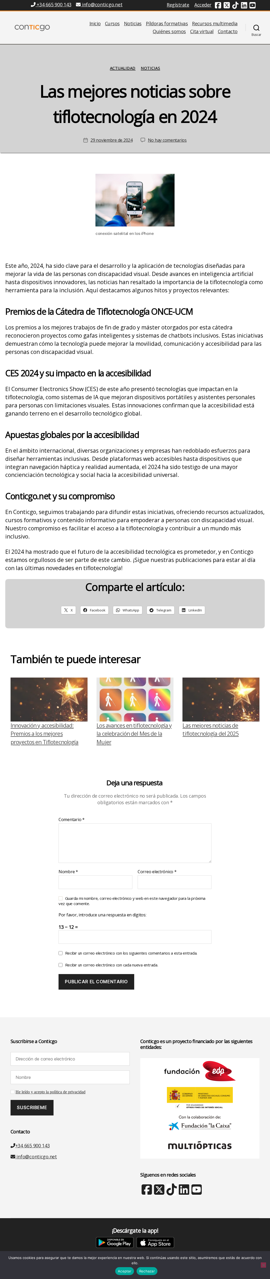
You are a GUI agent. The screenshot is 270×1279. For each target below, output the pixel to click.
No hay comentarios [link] (167, 140)
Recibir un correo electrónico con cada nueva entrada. (111, 964)
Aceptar (124, 1271)
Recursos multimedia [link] (215, 24)
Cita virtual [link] (202, 31)
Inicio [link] (95, 24)
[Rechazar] (263, 1265)
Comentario (72, 819)
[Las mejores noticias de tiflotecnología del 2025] (220, 700)
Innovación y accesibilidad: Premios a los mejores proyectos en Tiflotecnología (45, 734)
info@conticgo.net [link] (102, 4)
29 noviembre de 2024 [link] (111, 140)
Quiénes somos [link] (169, 31)
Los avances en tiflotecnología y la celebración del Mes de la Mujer (134, 734)
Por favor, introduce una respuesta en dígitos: (102, 915)
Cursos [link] (112, 24)
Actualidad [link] (123, 68)
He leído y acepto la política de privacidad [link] (50, 1092)
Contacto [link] (228, 31)
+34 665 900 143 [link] (53, 4)
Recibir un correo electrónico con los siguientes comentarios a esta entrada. (131, 953)
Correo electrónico (157, 872)
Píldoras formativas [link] (167, 24)
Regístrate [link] (178, 5)
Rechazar (147, 1271)
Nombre (68, 872)
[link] (218, 6)
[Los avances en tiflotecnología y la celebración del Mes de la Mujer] (135, 700)
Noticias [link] (133, 24)
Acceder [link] (202, 5)
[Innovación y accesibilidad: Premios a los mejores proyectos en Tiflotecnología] (49, 700)
